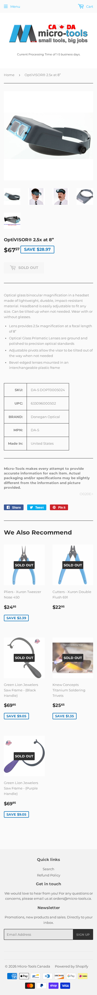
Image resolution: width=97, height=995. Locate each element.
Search (48, 869)
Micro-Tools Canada (33, 966)
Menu (15, 6)
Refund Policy (48, 875)
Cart (89, 6)
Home (9, 75)
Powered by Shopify (71, 966)
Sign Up (83, 935)
